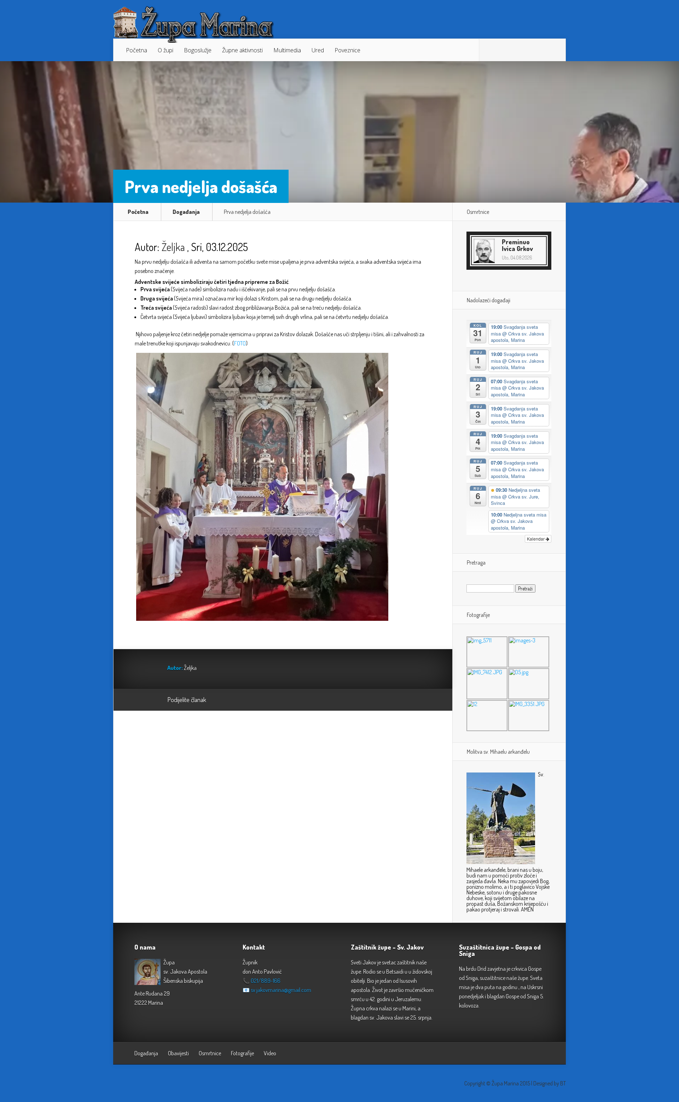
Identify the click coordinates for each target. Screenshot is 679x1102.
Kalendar (536, 539)
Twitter (245, 700)
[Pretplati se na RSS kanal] (489, 50)
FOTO (240, 343)
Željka (173, 246)
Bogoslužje (197, 50)
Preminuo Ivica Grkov (517, 245)
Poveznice (347, 50)
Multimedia (287, 50)
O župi (165, 50)
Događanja (186, 212)
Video (270, 1053)
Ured (318, 50)
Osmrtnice (210, 1053)
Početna (136, 50)
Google (218, 700)
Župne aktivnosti (242, 50)
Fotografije (242, 1053)
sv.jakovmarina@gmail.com (281, 989)
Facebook (232, 700)
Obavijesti (178, 1053)
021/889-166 (265, 980)
